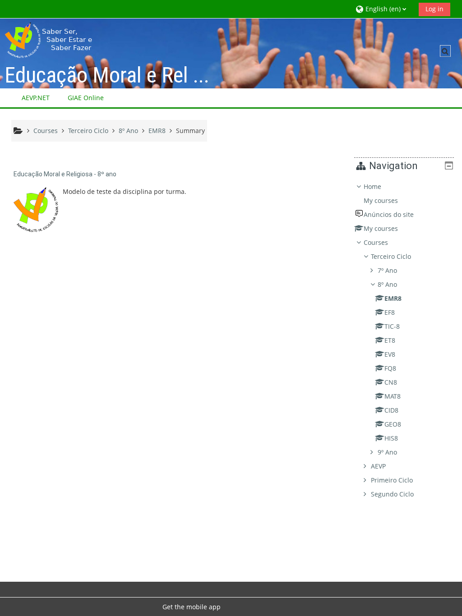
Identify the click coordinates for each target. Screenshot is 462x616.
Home (372, 186)
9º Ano (387, 452)
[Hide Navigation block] (449, 165)
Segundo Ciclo (392, 494)
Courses (376, 242)
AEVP (378, 466)
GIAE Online (86, 97)
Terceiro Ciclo (391, 256)
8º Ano (387, 284)
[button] (383, 9)
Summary (190, 130)
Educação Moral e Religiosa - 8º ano (65, 174)
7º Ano (387, 270)
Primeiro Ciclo (392, 480)
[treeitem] (404, 340)
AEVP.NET (36, 97)
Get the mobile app (191, 606)
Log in (434, 9)
